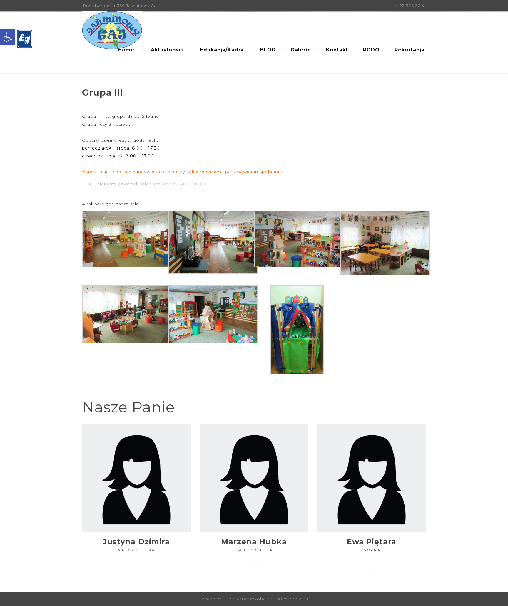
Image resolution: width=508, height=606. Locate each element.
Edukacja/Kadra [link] (222, 50)
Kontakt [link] (337, 50)
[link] (7, 37)
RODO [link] (371, 50)
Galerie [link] (301, 50)
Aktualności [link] (167, 50)
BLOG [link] (268, 50)
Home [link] (126, 50)
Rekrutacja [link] (410, 50)
